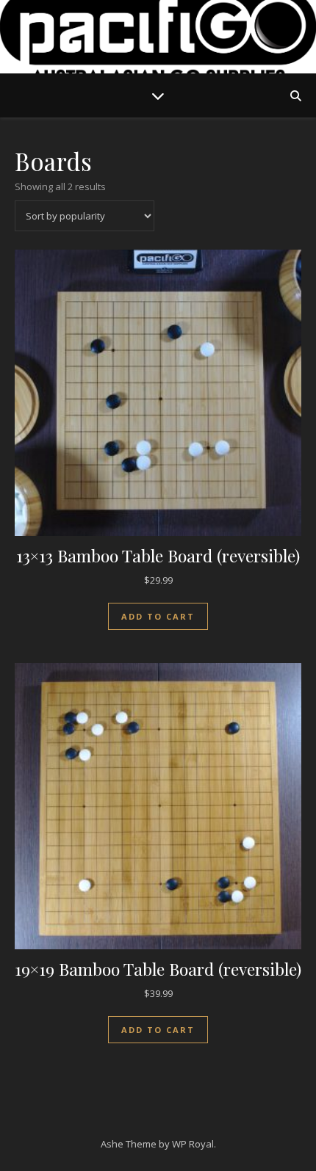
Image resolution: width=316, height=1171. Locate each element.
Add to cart (158, 616)
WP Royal (193, 1143)
